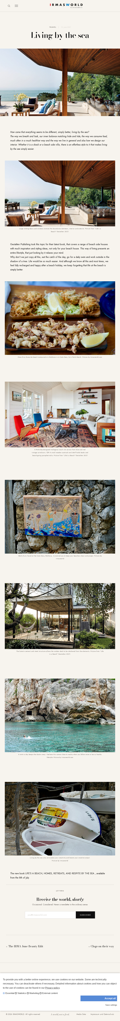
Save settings (111, 1005)
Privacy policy (52, 988)
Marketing (34, 993)
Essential (9, 993)
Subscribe (85, 915)
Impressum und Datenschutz (102, 1014)
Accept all (110, 998)
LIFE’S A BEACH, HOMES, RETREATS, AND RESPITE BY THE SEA (59, 873)
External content (50, 993)
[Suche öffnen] (9, 6)
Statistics (21, 993)
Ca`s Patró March (74, 357)
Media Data (81, 1014)
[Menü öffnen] (16, 5)
